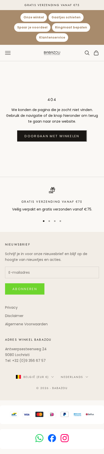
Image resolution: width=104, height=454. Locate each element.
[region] (52, 199)
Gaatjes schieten (66, 17)
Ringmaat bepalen (71, 27)
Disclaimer (14, 315)
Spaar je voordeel (32, 27)
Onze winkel (33, 17)
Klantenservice (52, 37)
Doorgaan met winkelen (51, 136)
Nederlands (72, 377)
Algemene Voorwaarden (26, 324)
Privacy (11, 307)
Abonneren (24, 289)
